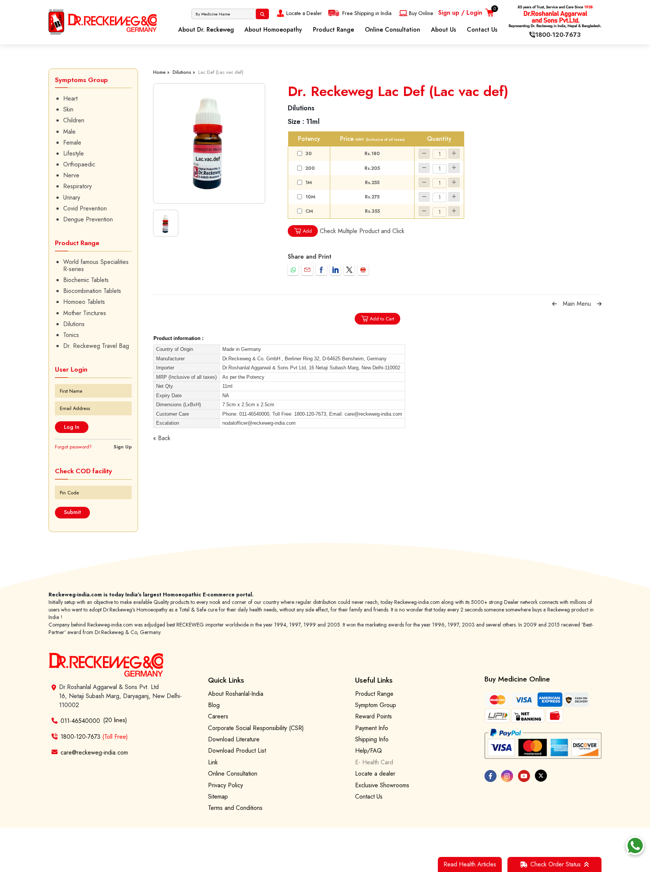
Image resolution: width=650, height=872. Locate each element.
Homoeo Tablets (84, 301)
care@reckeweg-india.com (94, 752)
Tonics (71, 334)
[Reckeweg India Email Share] (307, 269)
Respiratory (77, 186)
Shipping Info (372, 739)
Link (213, 762)
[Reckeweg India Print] (363, 269)
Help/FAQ (368, 750)
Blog (214, 705)
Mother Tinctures (84, 313)
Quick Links (226, 680)
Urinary (71, 197)
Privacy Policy (225, 785)
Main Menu (577, 303)
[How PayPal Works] (543, 744)
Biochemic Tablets (86, 280)
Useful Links (374, 680)
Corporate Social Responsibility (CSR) (256, 728)
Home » (161, 72)
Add (307, 231)
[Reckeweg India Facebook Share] (321, 269)
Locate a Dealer (304, 13)
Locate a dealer (375, 773)
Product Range (333, 29)
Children (73, 120)
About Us (443, 29)
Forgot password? (73, 446)
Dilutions (74, 324)
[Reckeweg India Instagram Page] (507, 776)
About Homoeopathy (273, 29)
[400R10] (209, 143)
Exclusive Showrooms (382, 785)
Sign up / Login (460, 12)
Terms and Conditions (235, 807)
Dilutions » (184, 72)
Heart (70, 98)
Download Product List (237, 750)
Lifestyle (73, 153)
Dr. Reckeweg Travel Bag (96, 345)
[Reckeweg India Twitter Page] (541, 776)
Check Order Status (555, 864)
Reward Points (373, 716)
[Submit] (262, 14)
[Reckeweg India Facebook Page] (490, 776)
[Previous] (554, 303)
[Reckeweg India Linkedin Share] (335, 269)
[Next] (599, 303)
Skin (68, 109)
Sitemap (218, 796)
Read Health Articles (469, 864)
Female (72, 142)
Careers (218, 716)
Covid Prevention (85, 208)
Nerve (71, 175)
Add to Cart (382, 318)
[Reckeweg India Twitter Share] (349, 269)
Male (69, 131)
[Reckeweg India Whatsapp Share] (293, 269)
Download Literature (234, 739)
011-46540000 (80, 721)
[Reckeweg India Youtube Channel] (524, 776)
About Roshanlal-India (235, 693)
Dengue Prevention (88, 219)
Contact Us (482, 29)
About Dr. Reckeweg (206, 29)
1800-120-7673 (94, 736)
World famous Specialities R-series (96, 265)
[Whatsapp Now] (635, 845)
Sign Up (123, 446)
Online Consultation (392, 29)
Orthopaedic (79, 164)
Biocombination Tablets (92, 290)
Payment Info (371, 728)
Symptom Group (375, 705)
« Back (161, 438)
